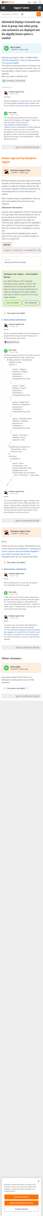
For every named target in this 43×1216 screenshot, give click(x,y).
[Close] (38, 1181)
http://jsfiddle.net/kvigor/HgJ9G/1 (16, 125)
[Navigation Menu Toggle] (3, 7)
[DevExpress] (8, 2)
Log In (35, 2)
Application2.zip (13, 342)
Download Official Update (15, 262)
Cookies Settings (21, 1209)
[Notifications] (39, 2)
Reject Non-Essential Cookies (21, 1203)
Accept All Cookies (21, 1197)
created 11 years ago (19, 49)
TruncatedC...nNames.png (15, 81)
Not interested (31, 303)
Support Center (21, 8)
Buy (29, 2)
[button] (38, 249)
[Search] (39, 8)
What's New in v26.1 (16, 281)
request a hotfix (18, 188)
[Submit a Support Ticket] (39, 14)
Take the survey (13, 303)
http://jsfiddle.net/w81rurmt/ (17, 103)
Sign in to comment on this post (27, 147)
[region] (21, 1197)
